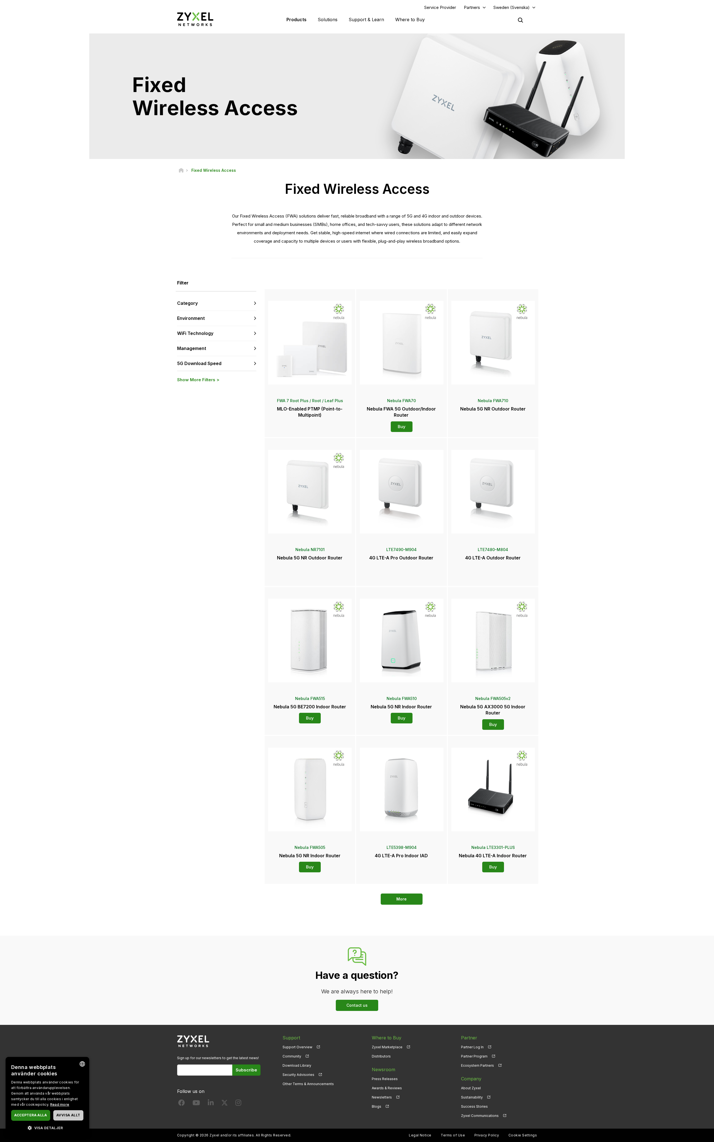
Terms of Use (453, 1135)
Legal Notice (420, 1135)
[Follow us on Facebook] (181, 1104)
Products (296, 19)
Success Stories (474, 1106)
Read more (59, 1104)
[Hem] (181, 170)
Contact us (357, 1005)
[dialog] (47, 1096)
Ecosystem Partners (477, 1065)
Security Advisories (298, 1075)
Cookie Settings (522, 1135)
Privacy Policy (486, 1135)
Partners (472, 7)
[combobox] (82, 1064)
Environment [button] (191, 318)
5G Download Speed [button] (199, 363)
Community (292, 1056)
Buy (402, 426)
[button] (47, 1127)
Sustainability (472, 1097)
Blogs (376, 1106)
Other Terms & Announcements (308, 1084)
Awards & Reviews (387, 1088)
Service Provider (440, 7)
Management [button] (191, 348)
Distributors (381, 1056)
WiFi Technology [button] (195, 333)
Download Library (297, 1065)
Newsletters (382, 1097)
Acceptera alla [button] (30, 1115)
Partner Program (474, 1056)
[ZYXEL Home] (195, 19)
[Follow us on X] (224, 1104)
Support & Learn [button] (366, 19)
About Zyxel (471, 1088)
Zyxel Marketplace (387, 1047)
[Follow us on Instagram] (238, 1104)
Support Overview (297, 1047)
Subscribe (246, 1070)
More (401, 899)
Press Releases (385, 1079)
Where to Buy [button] (410, 19)
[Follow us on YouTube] (196, 1104)
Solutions (327, 19)
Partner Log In (472, 1047)
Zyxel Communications (480, 1116)
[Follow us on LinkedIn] (211, 1104)
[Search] (520, 20)
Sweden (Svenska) (511, 7)
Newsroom (383, 1069)
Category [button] (187, 303)
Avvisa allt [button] (68, 1115)
